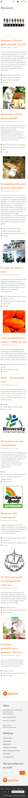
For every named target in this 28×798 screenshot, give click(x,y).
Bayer (4, 147)
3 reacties (5, 306)
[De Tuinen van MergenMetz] (1, 1)
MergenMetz (22, 795)
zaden (24, 610)
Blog (4, 75)
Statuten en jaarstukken (9, 720)
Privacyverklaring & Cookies (11, 750)
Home (2, 788)
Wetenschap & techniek (14, 77)
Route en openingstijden (9, 717)
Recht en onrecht (21, 296)
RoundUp (16, 80)
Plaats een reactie (7, 409)
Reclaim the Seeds (6, 303)
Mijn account (7, 744)
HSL (24, 474)
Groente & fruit (14, 147)
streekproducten (17, 476)
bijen (8, 147)
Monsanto (10, 80)
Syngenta (3, 149)
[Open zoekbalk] (13, 1)
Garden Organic (18, 474)
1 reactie (5, 372)
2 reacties (5, 152)
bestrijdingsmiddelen (8, 233)
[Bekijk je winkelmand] (18, 1)
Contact (13, 788)
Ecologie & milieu (11, 75)
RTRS (23, 389)
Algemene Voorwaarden (10, 747)
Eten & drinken (21, 145)
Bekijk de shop (7, 738)
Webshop (8, 733)
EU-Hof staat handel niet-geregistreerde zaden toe (12, 581)
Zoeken (22, 772)
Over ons (8, 788)
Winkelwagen (7, 741)
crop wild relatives (8, 474)
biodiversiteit (6, 301)
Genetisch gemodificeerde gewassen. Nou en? (11, 648)
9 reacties (5, 236)
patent (23, 301)
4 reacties (5, 82)
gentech (5, 80)
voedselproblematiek (6, 479)
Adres (6, 705)
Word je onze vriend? (18, 791)
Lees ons (5, 690)
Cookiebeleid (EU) (8, 757)
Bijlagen (5, 404)
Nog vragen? (6, 753)
